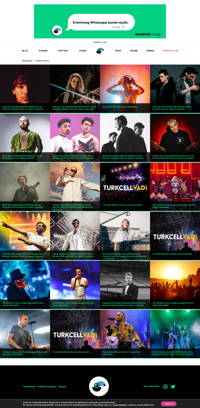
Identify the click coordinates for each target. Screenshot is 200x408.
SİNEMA (150, 50)
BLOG (25, 50)
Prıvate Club (170, 50)
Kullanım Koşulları (47, 386)
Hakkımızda (29, 386)
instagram (165, 386)
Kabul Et (168, 403)
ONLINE (134, 50)
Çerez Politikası (120, 405)
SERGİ (118, 50)
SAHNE (82, 50)
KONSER (43, 50)
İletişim (62, 386)
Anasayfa (27, 60)
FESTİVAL (63, 50)
